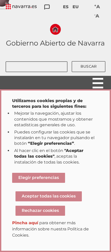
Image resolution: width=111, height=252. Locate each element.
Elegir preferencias (38, 177)
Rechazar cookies (40, 210)
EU (76, 6)
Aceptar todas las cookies (49, 196)
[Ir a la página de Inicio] (55, 29)
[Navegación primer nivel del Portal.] (21, 7)
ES (65, 6)
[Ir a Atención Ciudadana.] (47, 7)
